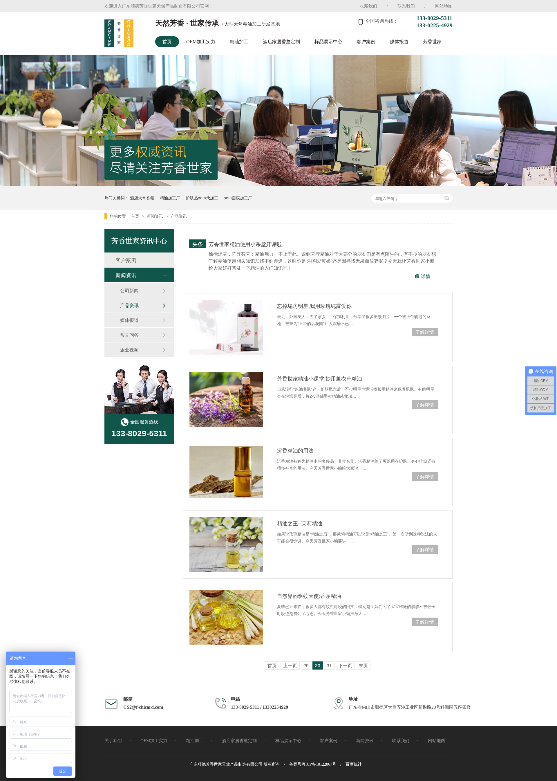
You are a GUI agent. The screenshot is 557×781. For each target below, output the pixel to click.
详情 (425, 276)
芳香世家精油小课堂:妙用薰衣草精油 (319, 378)
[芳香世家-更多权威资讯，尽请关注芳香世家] (278, 184)
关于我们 (113, 740)
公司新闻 (129, 290)
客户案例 (366, 41)
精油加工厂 (170, 198)
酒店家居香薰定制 (281, 41)
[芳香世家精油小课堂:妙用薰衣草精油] (226, 399)
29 (306, 665)
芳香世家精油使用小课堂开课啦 (245, 244)
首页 (167, 41)
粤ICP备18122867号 (318, 764)
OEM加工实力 (200, 41)
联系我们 (406, 6)
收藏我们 (368, 6)
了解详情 (424, 332)
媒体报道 (399, 41)
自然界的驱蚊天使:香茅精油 (309, 595)
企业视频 (129, 349)
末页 (363, 665)
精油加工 (239, 41)
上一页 (290, 665)
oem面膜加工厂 (238, 198)
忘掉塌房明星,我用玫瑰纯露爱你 (314, 305)
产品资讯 (179, 216)
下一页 (345, 665)
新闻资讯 (155, 216)
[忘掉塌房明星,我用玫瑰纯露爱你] (226, 327)
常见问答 (129, 334)
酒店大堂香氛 (142, 198)
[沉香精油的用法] (226, 471)
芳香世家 (432, 41)
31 (329, 665)
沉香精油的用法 (295, 450)
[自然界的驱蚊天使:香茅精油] (226, 617)
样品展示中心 (328, 41)
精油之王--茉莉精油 (299, 523)
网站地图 (444, 6)
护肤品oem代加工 (202, 198)
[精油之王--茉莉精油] (226, 544)
